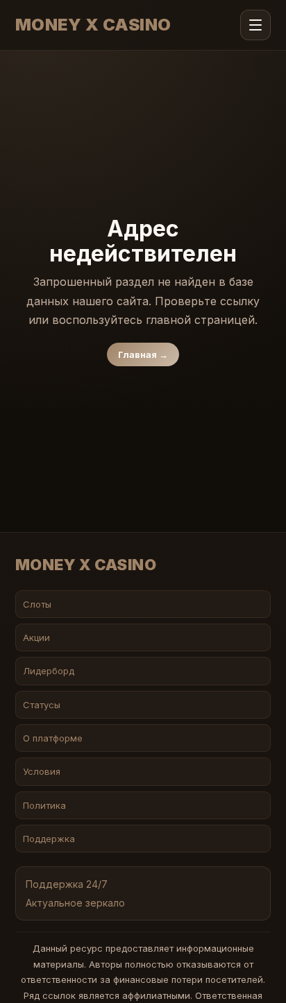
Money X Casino (93, 25)
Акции (36, 637)
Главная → (143, 354)
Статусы (41, 704)
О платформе (53, 738)
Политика (44, 805)
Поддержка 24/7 (67, 884)
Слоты (37, 604)
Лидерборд (48, 670)
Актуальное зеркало (75, 903)
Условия (41, 771)
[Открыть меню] (255, 25)
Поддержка (49, 838)
